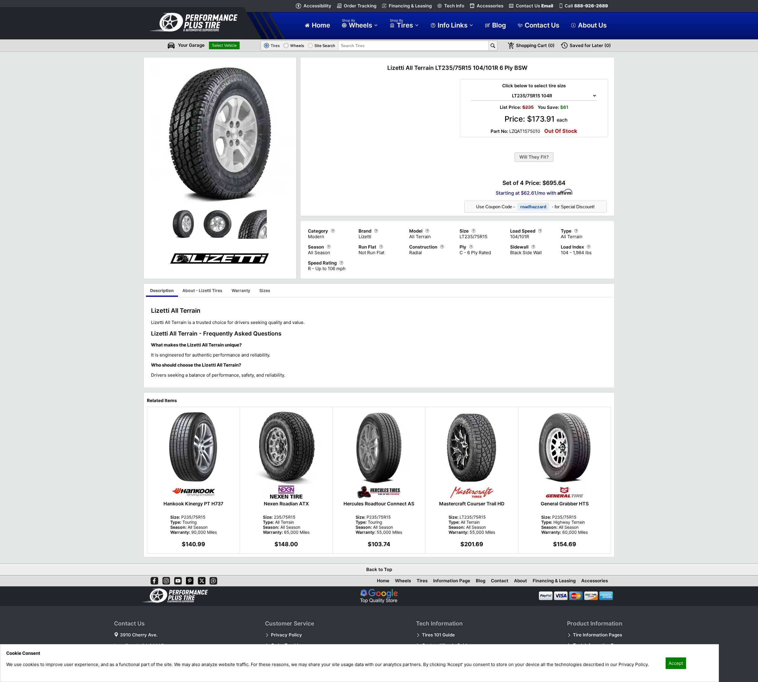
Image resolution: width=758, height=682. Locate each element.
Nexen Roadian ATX (286, 504)
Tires (422, 580)
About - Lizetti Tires (202, 290)
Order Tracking (360, 6)
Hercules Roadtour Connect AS (378, 504)
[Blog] (212, 579)
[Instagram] (165, 579)
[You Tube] (177, 579)
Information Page (451, 580)
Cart (535, 45)
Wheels (403, 580)
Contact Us (534, 6)
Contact (499, 580)
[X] (200, 579)
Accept (676, 663)
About (520, 580)
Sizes (264, 290)
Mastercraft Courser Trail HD (472, 504)
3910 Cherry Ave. (139, 635)
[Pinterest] (188, 579)
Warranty (241, 290)
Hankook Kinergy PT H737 (193, 504)
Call (586, 6)
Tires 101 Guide (438, 635)
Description (162, 290)
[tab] (162, 291)
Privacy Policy (286, 635)
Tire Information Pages (597, 635)
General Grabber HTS (565, 504)
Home (383, 580)
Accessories (490, 6)
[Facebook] (153, 579)
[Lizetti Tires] (220, 273)
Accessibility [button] (317, 6)
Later (590, 45)
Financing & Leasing (410, 6)
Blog (480, 580)
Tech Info (454, 6)
